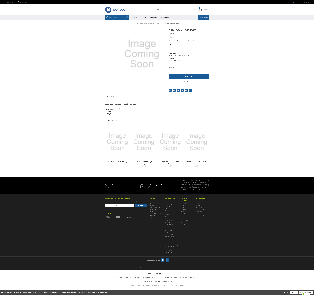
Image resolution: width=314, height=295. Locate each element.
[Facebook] (170, 90)
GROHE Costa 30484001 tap (117, 162)
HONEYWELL (169, 239)
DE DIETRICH (184, 220)
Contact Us (136, 17)
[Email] (174, 90)
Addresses (199, 207)
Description (110, 96)
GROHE (182, 214)
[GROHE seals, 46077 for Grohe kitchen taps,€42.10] (196, 142)
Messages (199, 205)
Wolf (181, 222)
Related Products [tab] (112, 121)
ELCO (182, 211)
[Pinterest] (190, 90)
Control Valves (194, 277)
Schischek (168, 211)
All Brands (145, 281)
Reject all (294, 292)
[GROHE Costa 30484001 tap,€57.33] (117, 142)
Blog (144, 17)
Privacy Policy (165, 17)
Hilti (166, 208)
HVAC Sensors (174, 277)
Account (205, 17)
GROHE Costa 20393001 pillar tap (144, 163)
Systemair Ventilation (151, 277)
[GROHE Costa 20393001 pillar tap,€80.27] (143, 142)
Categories (112, 17)
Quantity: (171, 67)
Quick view (127, 127)
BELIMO (167, 226)
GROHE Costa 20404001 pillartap (170, 163)
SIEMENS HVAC (169, 228)
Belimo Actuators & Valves (136, 277)
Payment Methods (154, 207)
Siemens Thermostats (122, 277)
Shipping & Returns (155, 213)
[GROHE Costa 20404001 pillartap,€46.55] (170, 142)
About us (152, 205)
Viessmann (183, 209)
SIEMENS (183, 203)
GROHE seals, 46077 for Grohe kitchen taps (196, 163)
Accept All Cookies (306, 292)
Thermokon (183, 205)
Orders (198, 201)
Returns (198, 203)
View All (182, 224)
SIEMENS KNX (169, 234)
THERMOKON (169, 224)
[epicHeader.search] (195, 10)
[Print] (178, 90)
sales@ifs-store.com (24, 2)
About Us (151, 281)
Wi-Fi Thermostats (163, 277)
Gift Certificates (307, 2)
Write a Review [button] (191, 41)
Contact (157, 281)
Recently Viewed (200, 213)
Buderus (182, 216)
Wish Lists (199, 211)
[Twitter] (182, 90)
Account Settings (201, 216)
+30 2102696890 (9, 2)
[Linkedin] (186, 90)
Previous (102, 145)
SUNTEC (182, 218)
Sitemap (151, 217)
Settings (285, 292)
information (152, 17)
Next (212, 145)
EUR (295, 2)
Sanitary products (170, 252)
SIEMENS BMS (169, 237)
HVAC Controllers (184, 277)
